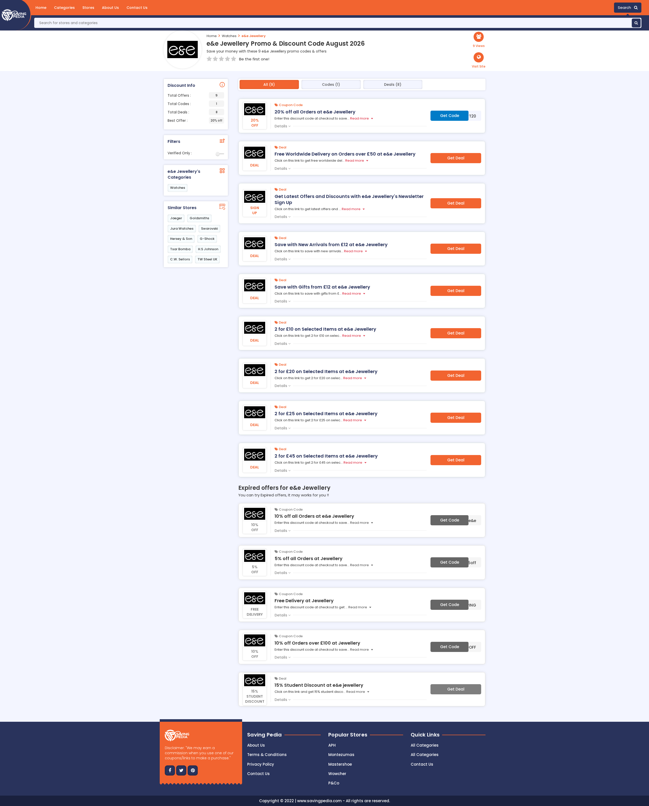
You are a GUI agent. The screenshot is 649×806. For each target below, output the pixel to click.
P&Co (333, 783)
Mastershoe (340, 764)
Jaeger (176, 218)
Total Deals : (193, 112)
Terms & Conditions (267, 754)
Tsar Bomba (180, 249)
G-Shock (207, 238)
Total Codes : (192, 103)
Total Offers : (193, 95)
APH (332, 745)
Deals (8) (392, 84)
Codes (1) (331, 84)
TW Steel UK (207, 259)
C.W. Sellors (180, 259)
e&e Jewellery (254, 35)
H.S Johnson (208, 249)
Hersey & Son (181, 238)
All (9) (269, 84)
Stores (88, 7)
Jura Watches (181, 228)
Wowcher (337, 773)
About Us (110, 7)
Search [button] (626, 7)
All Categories (425, 745)
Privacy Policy (260, 764)
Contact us (258, 773)
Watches (229, 35)
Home (40, 7)
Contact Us (137, 7)
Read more (359, 118)
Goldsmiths (199, 218)
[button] (478, 60)
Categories (64, 7)
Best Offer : (195, 120)
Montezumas (341, 754)
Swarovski (209, 228)
